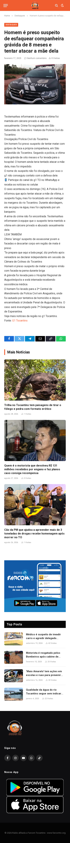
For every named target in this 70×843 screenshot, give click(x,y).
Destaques (11, 25)
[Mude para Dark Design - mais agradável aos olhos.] (62, 5)
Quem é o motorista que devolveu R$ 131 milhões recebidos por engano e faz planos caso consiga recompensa (32, 469)
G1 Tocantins (20, 320)
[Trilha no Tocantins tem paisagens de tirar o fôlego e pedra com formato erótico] (35, 380)
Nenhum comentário (37, 58)
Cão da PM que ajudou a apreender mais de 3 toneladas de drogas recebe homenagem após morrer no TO (34, 533)
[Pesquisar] (56, 5)
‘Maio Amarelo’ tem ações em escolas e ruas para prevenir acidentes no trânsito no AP (44, 675)
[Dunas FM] (35, 5)
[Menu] (5, 5)
